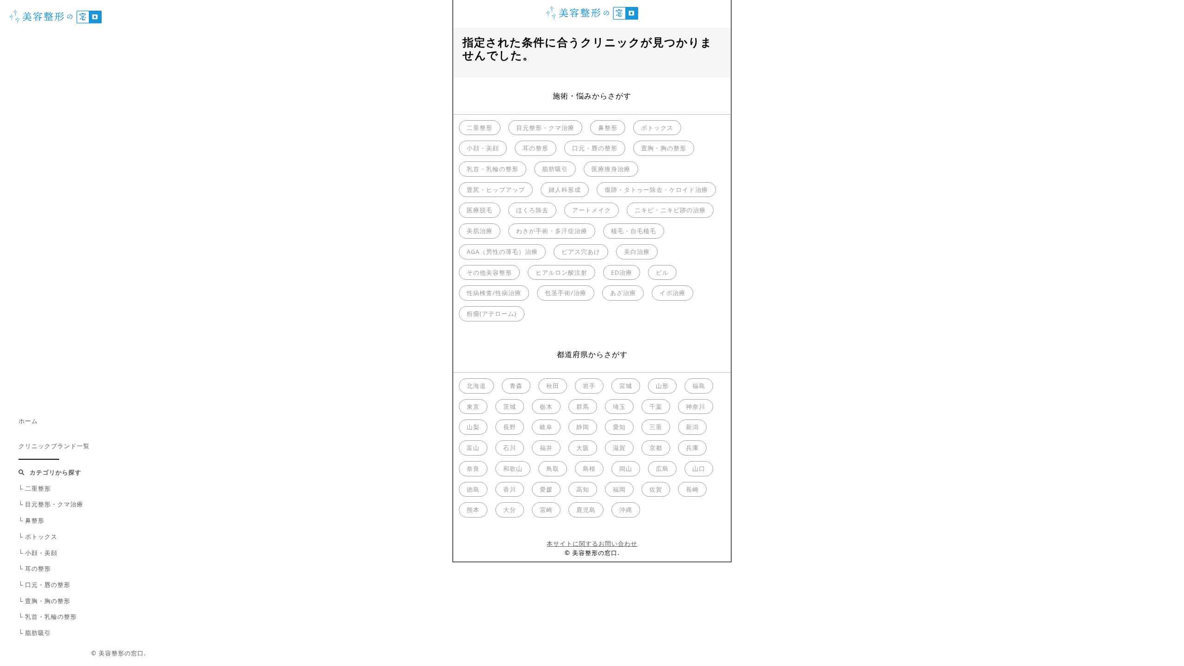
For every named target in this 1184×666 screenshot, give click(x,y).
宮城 (625, 386)
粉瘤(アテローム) (492, 313)
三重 (655, 427)
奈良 (473, 468)
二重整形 (480, 127)
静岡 (582, 427)
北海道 (476, 386)
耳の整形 (536, 148)
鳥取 (552, 468)
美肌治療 (480, 231)
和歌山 (513, 468)
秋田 (552, 386)
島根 (589, 468)
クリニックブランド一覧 (54, 446)
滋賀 (619, 448)
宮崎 (546, 510)
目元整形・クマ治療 (545, 127)
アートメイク (591, 210)
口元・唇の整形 (594, 148)
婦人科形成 (565, 189)
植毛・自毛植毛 (633, 231)
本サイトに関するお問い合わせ (592, 543)
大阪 (582, 448)
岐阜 (546, 427)
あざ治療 (623, 293)
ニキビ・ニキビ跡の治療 (670, 210)
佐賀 (655, 489)
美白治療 (637, 251)
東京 (473, 406)
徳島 (473, 489)
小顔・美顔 (483, 148)
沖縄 (625, 510)
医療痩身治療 (611, 169)
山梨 (473, 427)
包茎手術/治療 (565, 293)
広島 (662, 468)
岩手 (589, 386)
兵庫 (692, 448)
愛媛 (546, 489)
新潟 (692, 427)
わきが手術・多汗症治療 (551, 231)
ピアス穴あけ (580, 251)
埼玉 (619, 406)
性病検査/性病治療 (494, 293)
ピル (662, 272)
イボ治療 (672, 293)
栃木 (546, 406)
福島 (698, 386)
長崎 (692, 489)
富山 (473, 448)
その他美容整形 (489, 272)
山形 (662, 386)
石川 (509, 448)
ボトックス (657, 127)
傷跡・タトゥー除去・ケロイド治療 (656, 189)
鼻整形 (607, 127)
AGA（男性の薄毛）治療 (502, 251)
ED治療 (621, 272)
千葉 (655, 406)
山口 (698, 468)
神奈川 (695, 406)
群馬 (582, 406)
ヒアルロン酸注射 (561, 272)
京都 (655, 448)
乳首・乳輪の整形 (492, 169)
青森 (516, 386)
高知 (582, 489)
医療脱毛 (480, 210)
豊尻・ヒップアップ (496, 189)
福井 (546, 448)
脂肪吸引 (555, 169)
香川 (509, 489)
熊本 (473, 510)
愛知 (619, 427)
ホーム (28, 421)
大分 (509, 510)
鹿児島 (586, 510)
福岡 (619, 489)
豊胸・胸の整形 (663, 148)
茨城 (509, 406)
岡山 (625, 468)
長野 (509, 427)
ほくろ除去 (532, 210)
